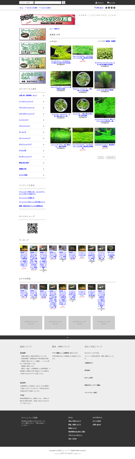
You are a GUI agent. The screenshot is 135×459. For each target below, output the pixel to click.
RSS (69, 439)
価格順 (108, 41)
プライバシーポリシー (75, 435)
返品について (72, 428)
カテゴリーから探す (32, 7)
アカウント (100, 2)
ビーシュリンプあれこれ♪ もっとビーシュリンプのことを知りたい (32, 193)
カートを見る (97, 421)
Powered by (57, 453)
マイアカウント (97, 417)
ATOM (74, 439)
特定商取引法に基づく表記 (76, 431)
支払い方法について (74, 421)
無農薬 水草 (56, 28)
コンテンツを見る (46, 7)
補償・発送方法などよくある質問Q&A (31, 206)
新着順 (113, 41)
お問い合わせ (99, 7)
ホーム (21, 7)
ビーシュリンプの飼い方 (26, 198)
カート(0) (112, 2)
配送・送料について (74, 424)
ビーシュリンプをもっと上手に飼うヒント (32, 202)
